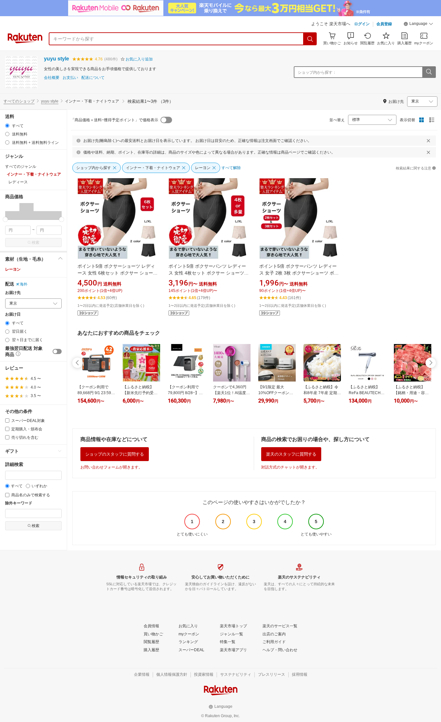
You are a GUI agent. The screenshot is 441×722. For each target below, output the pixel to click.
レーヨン (13, 269)
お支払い (70, 78)
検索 (35, 242)
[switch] (57, 351)
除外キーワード (18, 503)
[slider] (5, 219)
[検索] (310, 38)
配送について (93, 78)
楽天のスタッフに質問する (291, 454)
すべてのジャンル (20, 166)
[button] (418, 24)
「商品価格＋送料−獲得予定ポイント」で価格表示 (114, 120)
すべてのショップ (19, 101)
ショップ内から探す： (317, 72)
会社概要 (51, 78)
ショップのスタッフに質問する (114, 454)
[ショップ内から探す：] (428, 72)
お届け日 (13, 314)
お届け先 (13, 293)
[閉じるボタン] (428, 140)
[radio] (7, 126)
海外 (23, 284)
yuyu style (56, 58)
